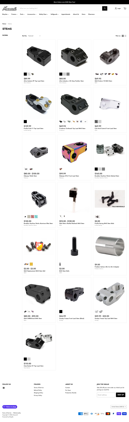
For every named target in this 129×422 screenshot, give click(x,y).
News (83, 14)
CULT (96, 130)
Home (4, 24)
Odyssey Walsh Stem (30, 176)
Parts (22, 14)
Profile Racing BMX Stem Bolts (104, 223)
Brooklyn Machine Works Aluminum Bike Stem (38, 223)
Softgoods (54, 14)
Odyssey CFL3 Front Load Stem (69, 176)
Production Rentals (70, 393)
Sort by (24, 36)
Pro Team (68, 390)
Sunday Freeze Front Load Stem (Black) (71, 318)
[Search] (104, 8)
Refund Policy (38, 390)
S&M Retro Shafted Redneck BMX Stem (71, 223)
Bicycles (5, 14)
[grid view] (122, 36)
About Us (76, 14)
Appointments (65, 14)
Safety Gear (43, 14)
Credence (61, 130)
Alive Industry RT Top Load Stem (34, 81)
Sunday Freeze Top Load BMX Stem (106, 318)
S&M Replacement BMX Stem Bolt (34, 271)
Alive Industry (27, 83)
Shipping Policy (38, 393)
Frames (14, 14)
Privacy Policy (38, 395)
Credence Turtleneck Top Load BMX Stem (72, 128)
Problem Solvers (99, 269)
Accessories (31, 14)
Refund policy (17, 413)
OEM (60, 273)
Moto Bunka (27, 368)
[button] (118, 8)
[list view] (125, 36)
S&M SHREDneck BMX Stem (33, 318)
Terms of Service (39, 387)
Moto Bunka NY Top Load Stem (33, 366)
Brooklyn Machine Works (101, 178)
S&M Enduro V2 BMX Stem (103, 81)
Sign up (120, 395)
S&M (96, 83)
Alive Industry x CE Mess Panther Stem (71, 81)
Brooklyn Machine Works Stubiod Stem (107, 176)
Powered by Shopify (7, 417)
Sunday (61, 320)
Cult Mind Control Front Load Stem (106, 128)
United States (118, 407)
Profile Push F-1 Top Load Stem (33, 128)
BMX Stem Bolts (64, 271)
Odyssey (26, 178)
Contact (67, 387)
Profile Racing (27, 130)
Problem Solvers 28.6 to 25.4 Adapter (107, 267)
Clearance (91, 14)
